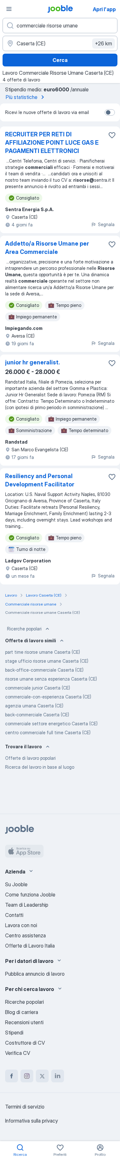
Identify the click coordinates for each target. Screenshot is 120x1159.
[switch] (110, 112)
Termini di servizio (24, 1106)
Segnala (106, 224)
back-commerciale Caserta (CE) (37, 714)
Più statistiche (21, 97)
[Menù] (9, 9)
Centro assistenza (25, 935)
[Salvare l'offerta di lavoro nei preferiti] (112, 135)
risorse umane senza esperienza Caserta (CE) (51, 679)
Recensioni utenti (24, 1022)
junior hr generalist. (32, 362)
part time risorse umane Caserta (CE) (42, 652)
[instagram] (26, 1076)
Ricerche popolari (24, 628)
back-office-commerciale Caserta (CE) (44, 670)
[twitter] (42, 1076)
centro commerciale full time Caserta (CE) (48, 732)
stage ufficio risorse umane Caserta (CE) (46, 661)
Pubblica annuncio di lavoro (35, 974)
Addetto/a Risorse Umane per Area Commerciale (47, 247)
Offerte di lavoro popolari (30, 758)
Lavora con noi (21, 925)
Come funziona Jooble (30, 894)
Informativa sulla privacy (31, 1120)
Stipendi (14, 1032)
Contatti (14, 915)
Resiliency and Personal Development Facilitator (39, 480)
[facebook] (11, 1076)
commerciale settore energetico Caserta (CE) (51, 723)
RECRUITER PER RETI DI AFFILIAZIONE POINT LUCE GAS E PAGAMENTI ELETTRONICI (52, 142)
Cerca (60, 60)
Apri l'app (104, 9)
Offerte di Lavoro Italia (30, 945)
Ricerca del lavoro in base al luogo (39, 767)
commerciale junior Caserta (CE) (37, 687)
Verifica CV (17, 1053)
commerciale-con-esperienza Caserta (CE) (48, 696)
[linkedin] (57, 1076)
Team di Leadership (26, 905)
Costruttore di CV (25, 1043)
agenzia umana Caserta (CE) (34, 705)
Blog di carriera (21, 1012)
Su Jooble (16, 884)
